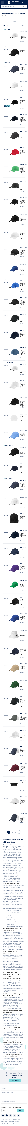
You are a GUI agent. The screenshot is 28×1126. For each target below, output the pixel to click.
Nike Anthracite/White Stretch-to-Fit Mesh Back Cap (23, 718)
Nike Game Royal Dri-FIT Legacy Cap (22, 618)
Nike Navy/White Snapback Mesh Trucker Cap (22, 819)
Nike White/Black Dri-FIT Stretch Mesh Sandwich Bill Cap (22, 386)
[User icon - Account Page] (22, 4)
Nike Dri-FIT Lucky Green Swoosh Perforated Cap (22, 170)
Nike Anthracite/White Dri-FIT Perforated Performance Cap (23, 186)
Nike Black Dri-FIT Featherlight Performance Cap (23, 602)
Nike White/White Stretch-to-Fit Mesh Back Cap (22, 801)
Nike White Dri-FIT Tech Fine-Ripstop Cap (22, 236)
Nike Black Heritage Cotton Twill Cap (22, 202)
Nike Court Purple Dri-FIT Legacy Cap (22, 568)
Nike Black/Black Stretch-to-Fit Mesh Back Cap (22, 302)
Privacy (19, 1119)
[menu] (14, 1088)
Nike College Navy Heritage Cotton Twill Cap (22, 469)
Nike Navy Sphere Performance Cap (23, 535)
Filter (14, 21)
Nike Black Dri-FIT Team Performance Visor (23, 784)
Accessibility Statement (13, 1121)
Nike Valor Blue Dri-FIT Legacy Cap (22, 434)
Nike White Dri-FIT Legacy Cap (22, 85)
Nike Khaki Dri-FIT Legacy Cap (22, 667)
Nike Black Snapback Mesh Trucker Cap (22, 319)
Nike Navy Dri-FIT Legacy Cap (22, 68)
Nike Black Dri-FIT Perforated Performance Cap (23, 102)
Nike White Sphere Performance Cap (23, 501)
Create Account (14, 1080)
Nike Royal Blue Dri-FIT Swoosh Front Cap (22, 268)
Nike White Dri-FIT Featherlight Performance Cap (23, 735)
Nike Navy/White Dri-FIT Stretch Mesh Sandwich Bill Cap (22, 336)
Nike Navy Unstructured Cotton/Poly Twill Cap (23, 551)
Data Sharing (4, 1121)
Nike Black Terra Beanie (22, 517)
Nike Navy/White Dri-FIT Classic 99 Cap (22, 352)
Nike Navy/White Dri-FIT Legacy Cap (22, 751)
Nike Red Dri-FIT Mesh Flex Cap (22, 152)
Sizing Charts (4, 1119)
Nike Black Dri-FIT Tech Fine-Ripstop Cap (22, 252)
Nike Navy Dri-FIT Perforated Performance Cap (23, 119)
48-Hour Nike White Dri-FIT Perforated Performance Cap (23, 369)
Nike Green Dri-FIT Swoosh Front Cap (22, 585)
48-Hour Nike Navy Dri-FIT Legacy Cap (22, 485)
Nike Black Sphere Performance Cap (23, 219)
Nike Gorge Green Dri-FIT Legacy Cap (22, 684)
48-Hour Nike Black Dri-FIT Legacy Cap (22, 451)
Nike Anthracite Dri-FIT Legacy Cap (22, 135)
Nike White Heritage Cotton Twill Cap (22, 418)
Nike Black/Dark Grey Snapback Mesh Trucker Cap (22, 703)
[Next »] (19, 834)
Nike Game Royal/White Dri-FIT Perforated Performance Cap (23, 286)
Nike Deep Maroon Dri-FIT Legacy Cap (22, 768)
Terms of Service (13, 1119)
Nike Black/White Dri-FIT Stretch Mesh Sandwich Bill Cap (22, 403)
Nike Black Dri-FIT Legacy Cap (22, 51)
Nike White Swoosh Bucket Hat (22, 634)
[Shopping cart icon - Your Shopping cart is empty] (25, 4)
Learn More (5, 15)
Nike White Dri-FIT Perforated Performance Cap (23, 36)
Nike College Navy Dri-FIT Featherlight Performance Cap (23, 652)
